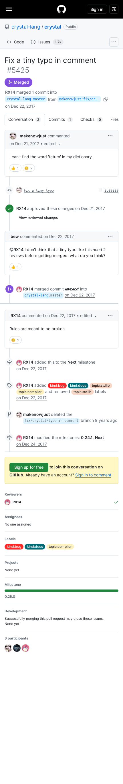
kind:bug (57, 385)
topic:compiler (30, 392)
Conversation (26, 119)
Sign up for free (28, 467)
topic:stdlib (101, 385)
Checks (93, 119)
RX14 (10, 92)
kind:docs (78, 385)
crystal (52, 27)
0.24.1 (87, 437)
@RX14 (16, 249)
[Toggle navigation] (9, 9)
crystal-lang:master (26, 99)
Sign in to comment (93, 474)
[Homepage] (61, 9)
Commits (63, 119)
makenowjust (33, 135)
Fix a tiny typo (39, 191)
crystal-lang (25, 27)
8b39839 (111, 191)
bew (15, 236)
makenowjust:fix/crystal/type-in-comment (80, 99)
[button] (52, 144)
